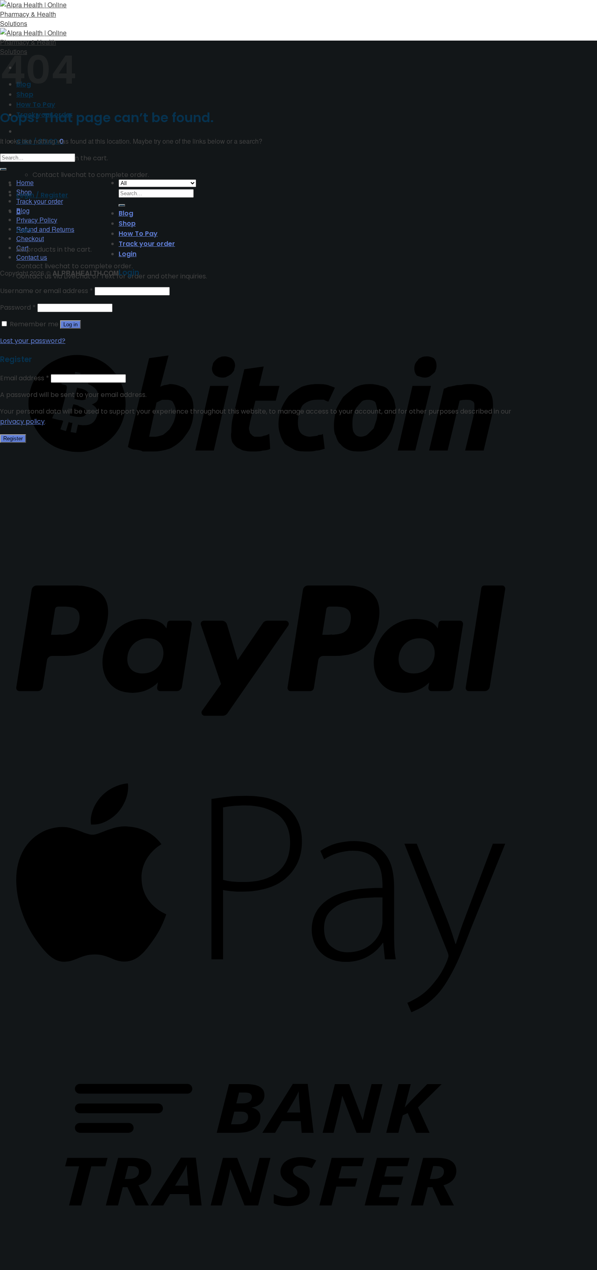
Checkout (30, 238)
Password (18, 307)
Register (13, 439)
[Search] (122, 205)
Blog (23, 210)
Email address (24, 378)
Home (25, 182)
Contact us (31, 257)
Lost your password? (32, 340)
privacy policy (22, 421)
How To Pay (35, 104)
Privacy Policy (36, 219)
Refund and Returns (45, 229)
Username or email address (46, 290)
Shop (127, 223)
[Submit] (3, 169)
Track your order (39, 201)
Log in (70, 324)
